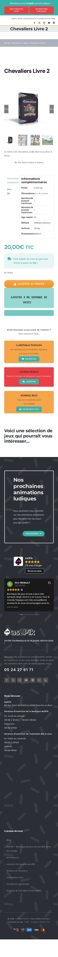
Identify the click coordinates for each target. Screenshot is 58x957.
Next (52, 109)
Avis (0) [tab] (9, 191)
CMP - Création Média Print (37, 922)
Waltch (37, 233)
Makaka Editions (42, 222)
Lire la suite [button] (12, 607)
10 (35, 217)
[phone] (45, 680)
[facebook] (34, 23)
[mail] (39, 680)
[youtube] (49, 23)
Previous (6, 109)
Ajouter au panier (31, 283)
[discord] (54, 23)
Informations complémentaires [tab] (12, 180)
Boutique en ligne (20, 43)
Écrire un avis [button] (35, 571)
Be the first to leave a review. (29, 162)
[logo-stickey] (19, 629)
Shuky (37, 228)
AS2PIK (25, 919)
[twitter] (39, 23)
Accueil (7, 43)
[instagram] (44, 23)
